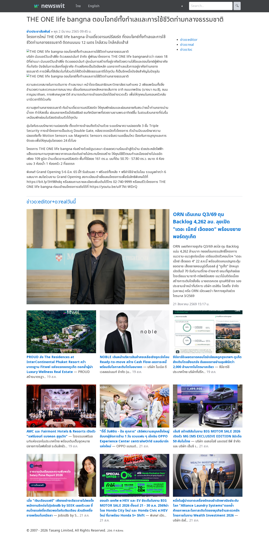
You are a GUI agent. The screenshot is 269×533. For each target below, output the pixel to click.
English (93, 6)
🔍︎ (237, 5)
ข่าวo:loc (186, 49)
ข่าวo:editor (188, 39)
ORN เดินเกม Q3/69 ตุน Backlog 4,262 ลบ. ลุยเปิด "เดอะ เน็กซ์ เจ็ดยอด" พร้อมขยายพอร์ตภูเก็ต (207, 226)
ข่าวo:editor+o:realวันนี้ (51, 202)
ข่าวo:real (187, 44)
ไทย (78, 6)
